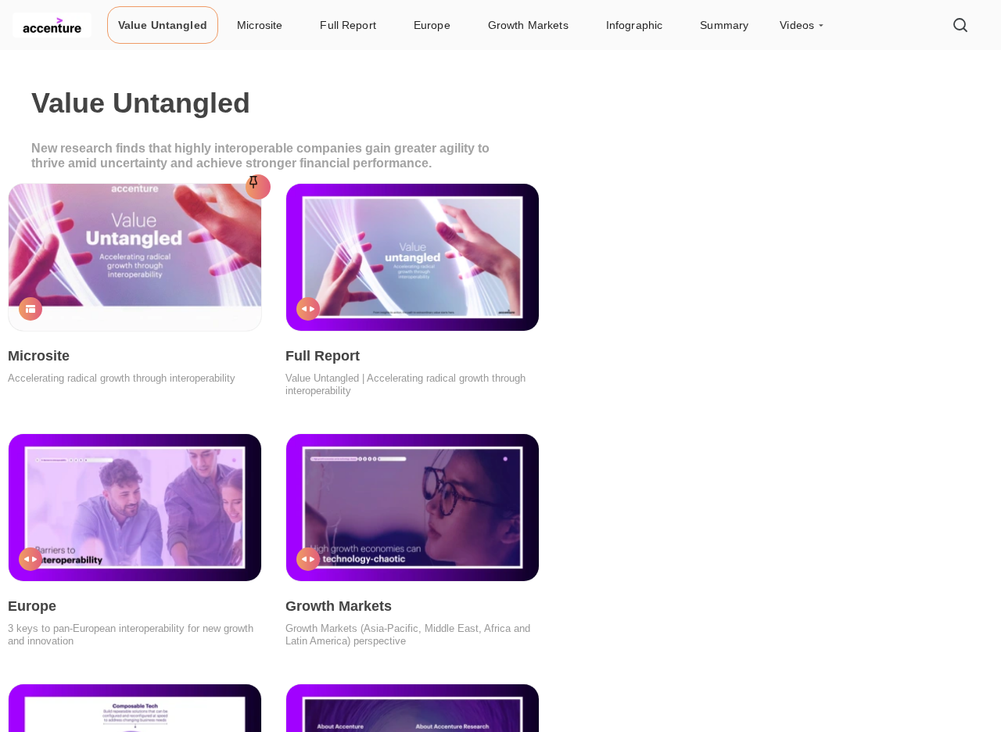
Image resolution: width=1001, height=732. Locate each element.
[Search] (960, 25)
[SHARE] (229, 308)
